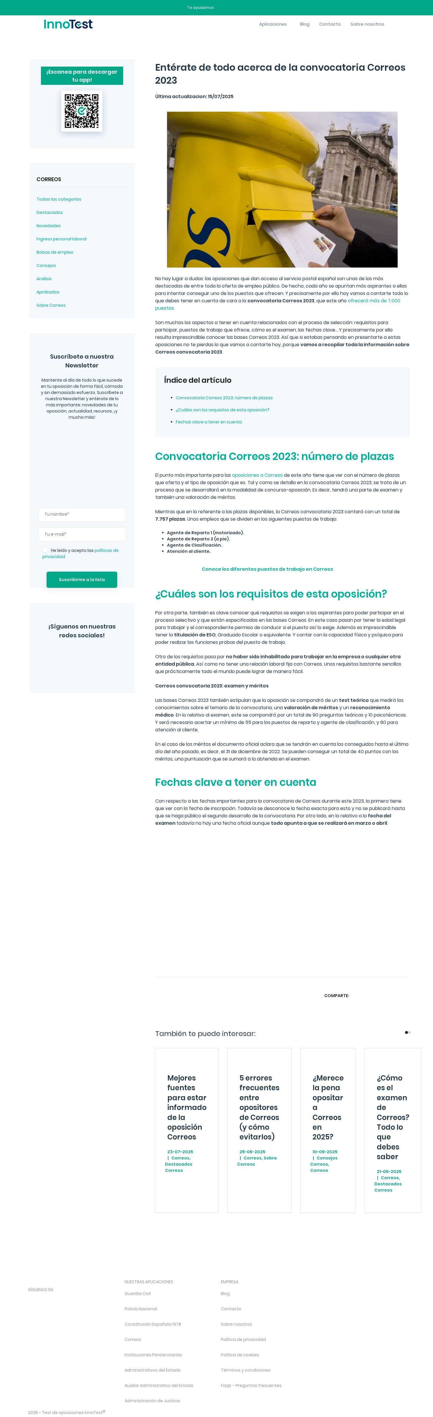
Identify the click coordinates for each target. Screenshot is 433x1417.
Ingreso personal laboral (62, 239)
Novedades (49, 226)
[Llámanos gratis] (233, 7)
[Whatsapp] (381, 995)
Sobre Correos (51, 305)
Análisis (44, 279)
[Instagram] (60, 654)
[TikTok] (78, 1300)
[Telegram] (93, 671)
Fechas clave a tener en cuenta (209, 422)
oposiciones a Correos (257, 475)
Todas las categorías (59, 199)
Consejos (46, 265)
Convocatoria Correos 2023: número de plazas (224, 398)
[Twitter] (82, 654)
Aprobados (48, 292)
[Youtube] (94, 1300)
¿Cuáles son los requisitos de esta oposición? (223, 410)
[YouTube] (104, 654)
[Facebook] (69, 671)
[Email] (404, 995)
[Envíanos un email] (222, 7)
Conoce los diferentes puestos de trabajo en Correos (267, 569)
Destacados (50, 212)
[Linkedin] (392, 995)
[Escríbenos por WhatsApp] (243, 7)
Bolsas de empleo (55, 252)
